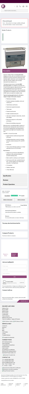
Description (6, 71)
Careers (4, 333)
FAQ (3, 328)
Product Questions (9, 184)
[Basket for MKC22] (14, 37)
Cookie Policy (5, 314)
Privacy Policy (5, 312)
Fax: (3, 361)
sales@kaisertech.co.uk (10, 362)
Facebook (3, 294)
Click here (21, 217)
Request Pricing (14, 254)
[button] (21, 200)
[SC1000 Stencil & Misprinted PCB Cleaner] (14, 33)
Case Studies (5, 332)
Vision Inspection (6, 343)
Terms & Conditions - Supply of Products (11, 319)
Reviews (5, 180)
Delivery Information (7, 199)
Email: (3, 362)
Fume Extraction (5, 346)
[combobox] (14, 10)
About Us (4, 327)
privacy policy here (20, 287)
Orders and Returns (18, 384)
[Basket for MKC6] (14, 36)
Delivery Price (5, 308)
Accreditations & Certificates (8, 349)
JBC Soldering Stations (7, 342)
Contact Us (4, 325)
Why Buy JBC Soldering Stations (9, 351)
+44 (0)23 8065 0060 (9, 361)
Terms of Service (5, 316)
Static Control (5, 348)
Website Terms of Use (7, 317)
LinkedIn (10, 294)
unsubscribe (8, 286)
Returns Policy (5, 311)
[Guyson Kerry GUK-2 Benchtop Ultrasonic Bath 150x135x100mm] (14, 38)
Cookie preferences (3, 384)
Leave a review (5, 192)
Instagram (17, 294)
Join (15, 276)
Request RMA (5, 309)
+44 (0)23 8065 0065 (9, 359)
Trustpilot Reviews (6, 335)
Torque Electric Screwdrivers (8, 345)
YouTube (13, 294)
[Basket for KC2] (14, 35)
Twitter (7, 294)
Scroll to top (24, 301)
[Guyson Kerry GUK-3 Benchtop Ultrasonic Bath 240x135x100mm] (14, 39)
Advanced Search (11, 384)
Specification (7, 176)
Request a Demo (5, 254)
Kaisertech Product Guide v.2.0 (9, 352)
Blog (3, 330)
